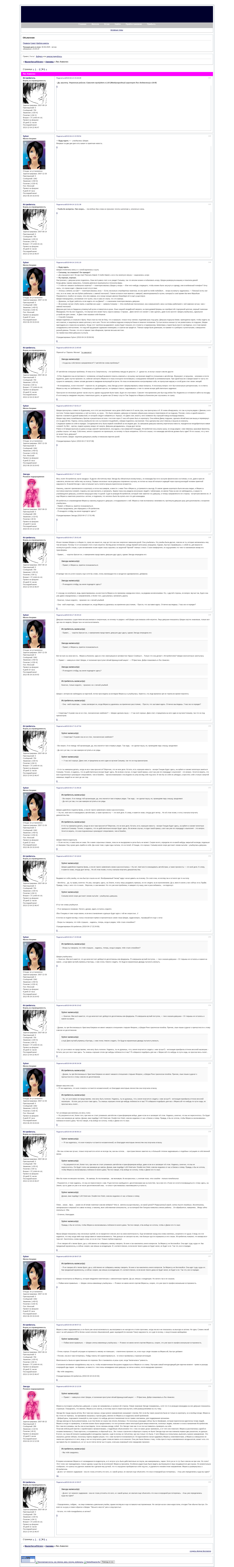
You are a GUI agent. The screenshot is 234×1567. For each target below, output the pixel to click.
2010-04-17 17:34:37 (73, 474)
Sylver (26, 136)
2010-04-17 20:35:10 (73, 615)
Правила (26, 43)
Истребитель (29, 78)
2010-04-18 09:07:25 (73, 1256)
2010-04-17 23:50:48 (73, 937)
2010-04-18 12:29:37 (73, 1482)
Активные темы (116, 30)
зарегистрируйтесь (54, 56)
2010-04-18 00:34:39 (73, 1063)
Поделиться (60, 78)
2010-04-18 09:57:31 (73, 1325)
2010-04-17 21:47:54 (73, 726)
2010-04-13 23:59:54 (73, 136)
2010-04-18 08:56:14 (73, 1132)
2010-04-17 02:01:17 (73, 406)
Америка (49, 62)
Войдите (39, 56)
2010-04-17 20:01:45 (73, 537)
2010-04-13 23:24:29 (73, 78)
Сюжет (33, 43)
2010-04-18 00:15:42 (73, 1005)
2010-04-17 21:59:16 (73, 788)
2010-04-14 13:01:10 (73, 262)
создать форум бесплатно (200, 1551)
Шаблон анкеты (42, 43)
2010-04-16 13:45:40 (73, 348)
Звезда (26, 474)
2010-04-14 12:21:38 (73, 204)
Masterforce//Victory (34, 62)
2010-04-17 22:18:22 (73, 856)
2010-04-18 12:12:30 (73, 1386)
